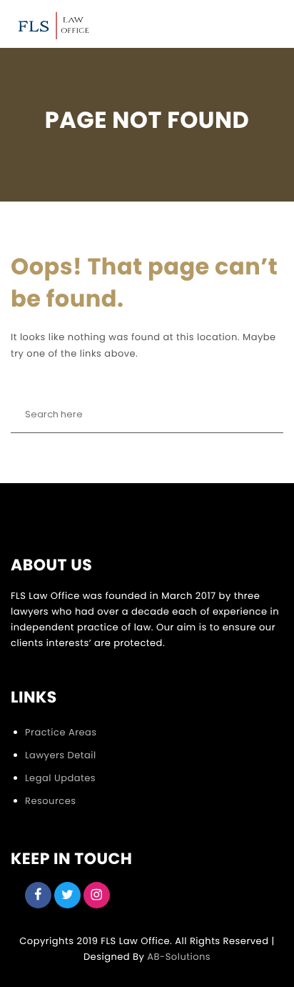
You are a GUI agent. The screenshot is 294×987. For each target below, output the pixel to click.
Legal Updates (60, 778)
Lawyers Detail (60, 755)
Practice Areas (61, 732)
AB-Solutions (179, 956)
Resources (50, 801)
